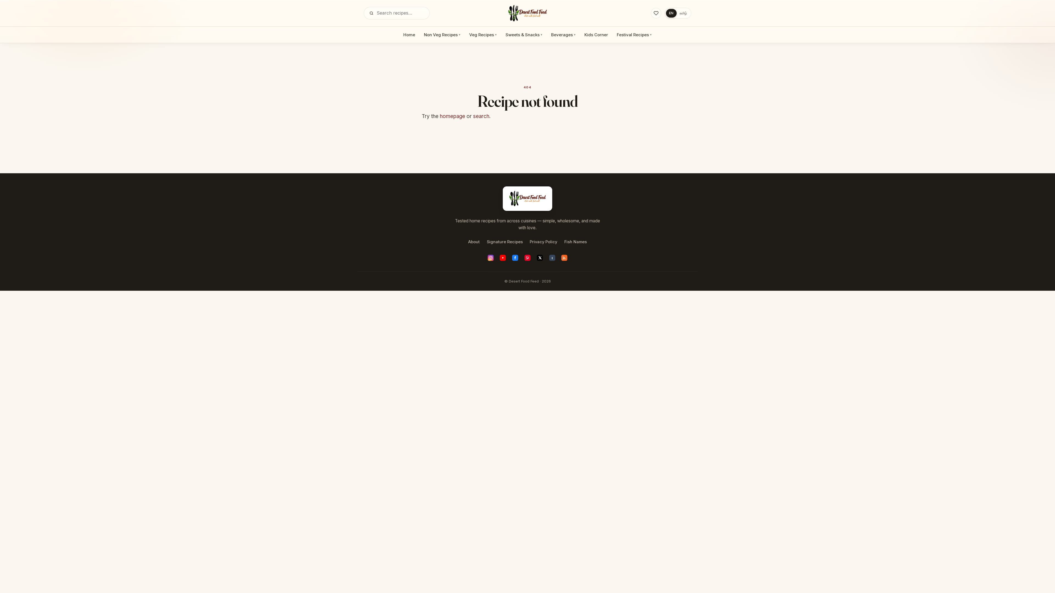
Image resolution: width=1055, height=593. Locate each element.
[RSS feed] (564, 258)
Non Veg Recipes (442, 34)
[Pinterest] (527, 258)
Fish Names (575, 241)
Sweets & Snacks (524, 34)
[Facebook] (515, 258)
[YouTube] (503, 258)
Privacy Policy (543, 241)
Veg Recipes (483, 34)
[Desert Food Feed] (528, 13)
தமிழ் (683, 13)
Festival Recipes (634, 34)
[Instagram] (491, 258)
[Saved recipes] (656, 13)
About (474, 241)
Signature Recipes (505, 241)
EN (671, 13)
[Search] (371, 13)
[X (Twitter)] (540, 258)
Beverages (563, 34)
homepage (452, 116)
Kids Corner (596, 34)
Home (409, 34)
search (481, 116)
